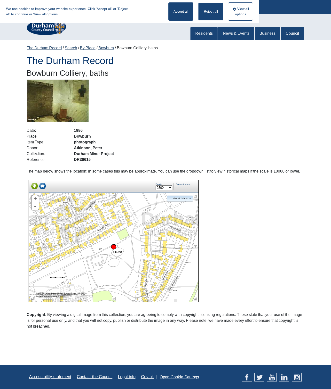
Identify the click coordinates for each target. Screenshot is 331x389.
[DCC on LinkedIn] (284, 377)
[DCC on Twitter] (259, 377)
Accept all (180, 11)
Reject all (211, 11)
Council (292, 33)
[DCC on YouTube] (272, 377)
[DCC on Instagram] (297, 377)
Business (268, 33)
